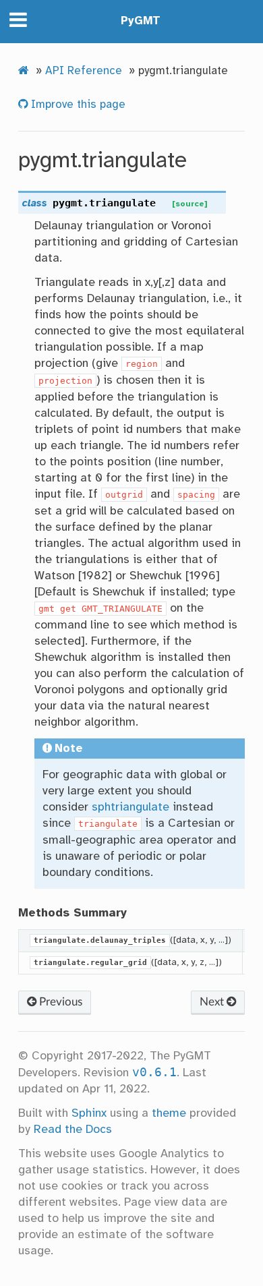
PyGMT (140, 21)
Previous (59, 1001)
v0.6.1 (154, 1072)
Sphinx (89, 1113)
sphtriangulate (130, 807)
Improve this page (76, 105)
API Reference (83, 71)
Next (213, 1001)
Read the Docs (73, 1129)
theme (169, 1113)
